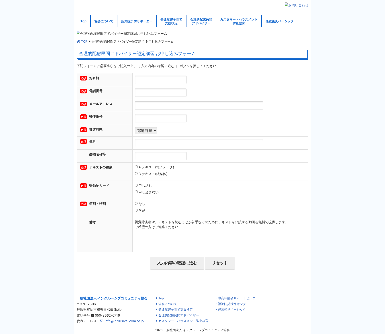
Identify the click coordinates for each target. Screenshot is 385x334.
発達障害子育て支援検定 (171, 21)
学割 (141, 210)
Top (83, 21)
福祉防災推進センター (233, 304)
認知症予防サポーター (136, 21)
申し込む (145, 185)
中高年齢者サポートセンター (238, 298)
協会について (103, 21)
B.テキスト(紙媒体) (152, 174)
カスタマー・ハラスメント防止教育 (239, 21)
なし (141, 204)
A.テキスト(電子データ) (156, 167)
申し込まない (148, 192)
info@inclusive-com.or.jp (124, 321)
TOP (84, 41)
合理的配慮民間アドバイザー (201, 21)
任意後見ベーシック (280, 21)
